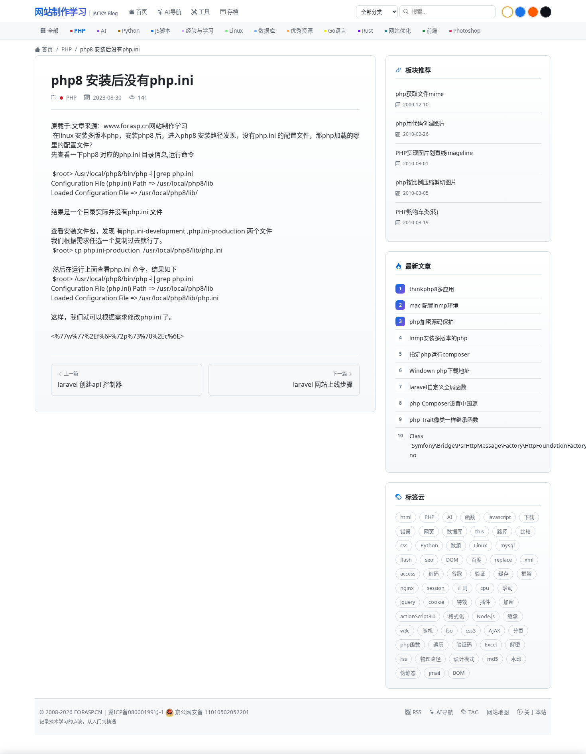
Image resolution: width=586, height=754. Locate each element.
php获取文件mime (419, 94)
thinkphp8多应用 (431, 289)
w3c (404, 630)
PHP (79, 30)
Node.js (486, 616)
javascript (499, 517)
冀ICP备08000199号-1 (136, 712)
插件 (485, 601)
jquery (407, 601)
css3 (471, 630)
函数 (470, 517)
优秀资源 (302, 30)
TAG (473, 712)
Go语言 (337, 30)
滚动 (507, 587)
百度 (476, 559)
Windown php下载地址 (439, 370)
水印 (516, 658)
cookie (436, 601)
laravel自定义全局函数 (437, 387)
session (435, 587)
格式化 (456, 616)
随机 (428, 630)
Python (131, 30)
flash (406, 559)
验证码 (464, 644)
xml (529, 559)
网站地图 (498, 712)
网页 (429, 531)
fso (449, 630)
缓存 (503, 573)
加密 (508, 601)
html (405, 517)
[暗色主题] (545, 12)
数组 (456, 545)
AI (103, 30)
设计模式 (464, 658)
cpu (484, 587)
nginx (407, 587)
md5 (492, 658)
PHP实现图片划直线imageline (434, 153)
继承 (512, 616)
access (407, 573)
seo (429, 559)
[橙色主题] (533, 12)
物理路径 (430, 658)
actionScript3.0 (417, 616)
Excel (491, 644)
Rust (367, 30)
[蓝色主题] (520, 12)
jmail (434, 672)
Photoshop (466, 30)
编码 (434, 573)
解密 (515, 644)
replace (503, 559)
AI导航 (172, 12)
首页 (140, 12)
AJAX (494, 630)
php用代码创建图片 (420, 123)
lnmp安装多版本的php (438, 338)
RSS (416, 712)
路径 (502, 531)
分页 (518, 630)
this (479, 531)
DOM (452, 559)
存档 (232, 12)
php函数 (410, 644)
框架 (526, 573)
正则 (462, 587)
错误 (405, 531)
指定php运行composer (439, 354)
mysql (507, 545)
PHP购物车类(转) (416, 211)
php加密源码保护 (431, 321)
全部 (53, 30)
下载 (529, 517)
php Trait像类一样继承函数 (443, 419)
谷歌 (457, 573)
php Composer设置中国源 (443, 403)
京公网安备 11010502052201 (212, 712)
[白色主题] (507, 12)
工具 (203, 12)
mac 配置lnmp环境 (433, 305)
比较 (525, 531)
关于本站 (535, 712)
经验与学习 (200, 30)
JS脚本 (163, 30)
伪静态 (408, 672)
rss (403, 658)
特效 (462, 601)
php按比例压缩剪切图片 (425, 182)
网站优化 (400, 30)
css (403, 545)
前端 (432, 30)
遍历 (438, 644)
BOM (459, 672)
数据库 (266, 30)
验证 (480, 573)
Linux (236, 30)
